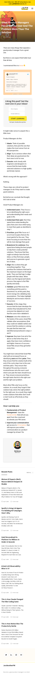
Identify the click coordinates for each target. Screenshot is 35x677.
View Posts (17, 452)
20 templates (21, 425)
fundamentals (12, 415)
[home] (25, 8)
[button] (32, 8)
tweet (21, 65)
